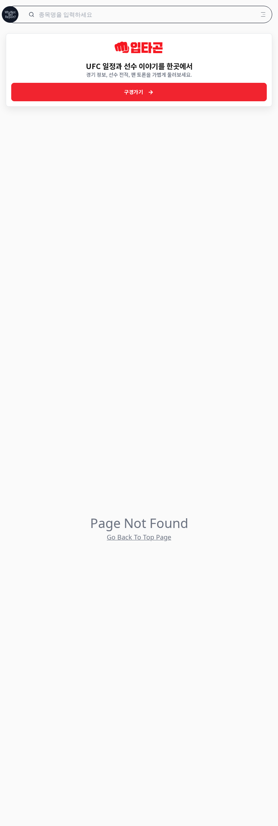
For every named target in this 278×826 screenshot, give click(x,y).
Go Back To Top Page (139, 537)
